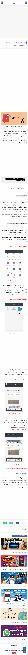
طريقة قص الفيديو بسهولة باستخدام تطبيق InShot (15, 569)
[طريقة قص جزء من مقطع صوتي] (14, 544)
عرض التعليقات (14, 645)
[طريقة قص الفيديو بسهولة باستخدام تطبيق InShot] (14, 561)
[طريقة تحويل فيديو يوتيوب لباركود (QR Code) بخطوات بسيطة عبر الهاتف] (14, 595)
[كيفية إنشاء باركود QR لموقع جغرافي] (14, 614)
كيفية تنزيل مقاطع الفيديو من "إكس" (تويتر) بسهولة (14, 586)
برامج (25, 40)
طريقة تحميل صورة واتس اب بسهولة (18, 639)
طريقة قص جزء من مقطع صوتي (19, 552)
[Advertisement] (14, 23)
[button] (17, 523)
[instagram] (15, 653)
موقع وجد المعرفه (9, 650)
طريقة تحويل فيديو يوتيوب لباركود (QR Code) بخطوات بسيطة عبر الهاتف (14, 604)
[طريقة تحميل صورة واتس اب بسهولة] (14, 631)
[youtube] (13, 653)
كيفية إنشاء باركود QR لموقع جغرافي (18, 622)
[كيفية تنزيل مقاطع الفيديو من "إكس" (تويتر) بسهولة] (14, 578)
